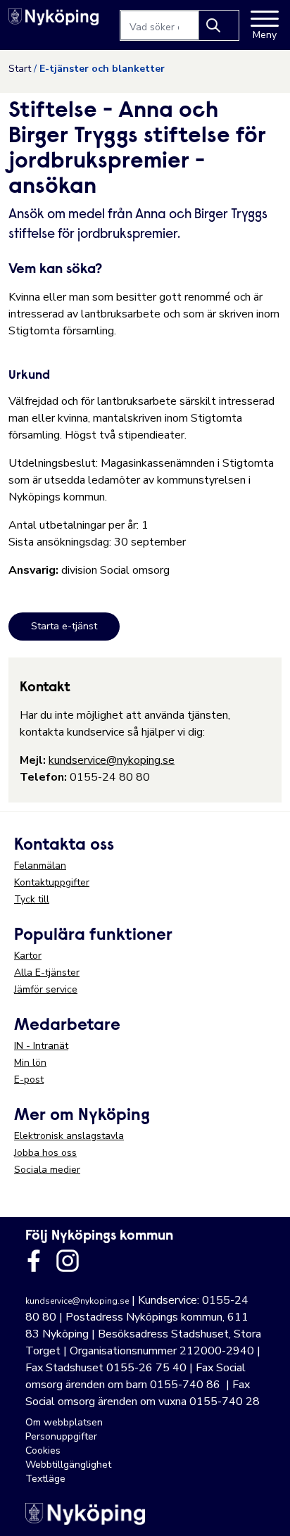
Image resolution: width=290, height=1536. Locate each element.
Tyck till (31, 899)
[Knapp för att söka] (219, 25)
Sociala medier (47, 1169)
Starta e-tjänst (64, 626)
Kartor (28, 955)
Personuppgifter (61, 1436)
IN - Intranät (41, 1045)
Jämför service (45, 989)
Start (19, 68)
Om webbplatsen (64, 1422)
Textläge (45, 1478)
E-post (29, 1079)
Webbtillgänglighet (68, 1464)
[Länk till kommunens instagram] (67, 1261)
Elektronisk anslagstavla (69, 1135)
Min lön (30, 1062)
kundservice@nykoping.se (112, 760)
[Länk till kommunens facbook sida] (34, 1261)
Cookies (43, 1450)
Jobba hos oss (45, 1152)
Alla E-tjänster (47, 972)
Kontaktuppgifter (51, 882)
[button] (265, 1511)
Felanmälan (40, 865)
